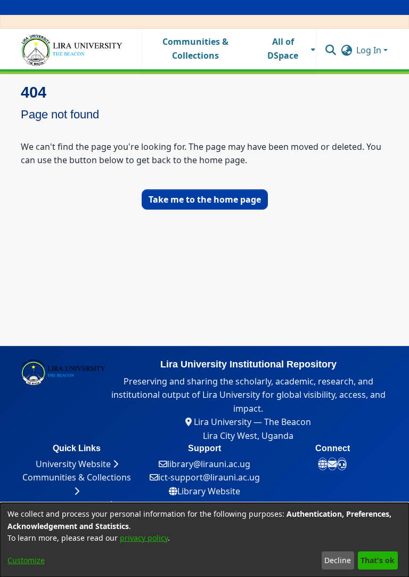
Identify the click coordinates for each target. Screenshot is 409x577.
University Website (74, 464)
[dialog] (204, 540)
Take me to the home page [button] (205, 199)
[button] (330, 49)
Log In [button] (369, 50)
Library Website (208, 491)
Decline (337, 560)
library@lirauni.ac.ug (208, 464)
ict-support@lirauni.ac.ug (209, 477)
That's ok (378, 560)
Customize (26, 560)
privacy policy (144, 538)
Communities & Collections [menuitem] (195, 48)
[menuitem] (286, 49)
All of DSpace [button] (282, 48)
